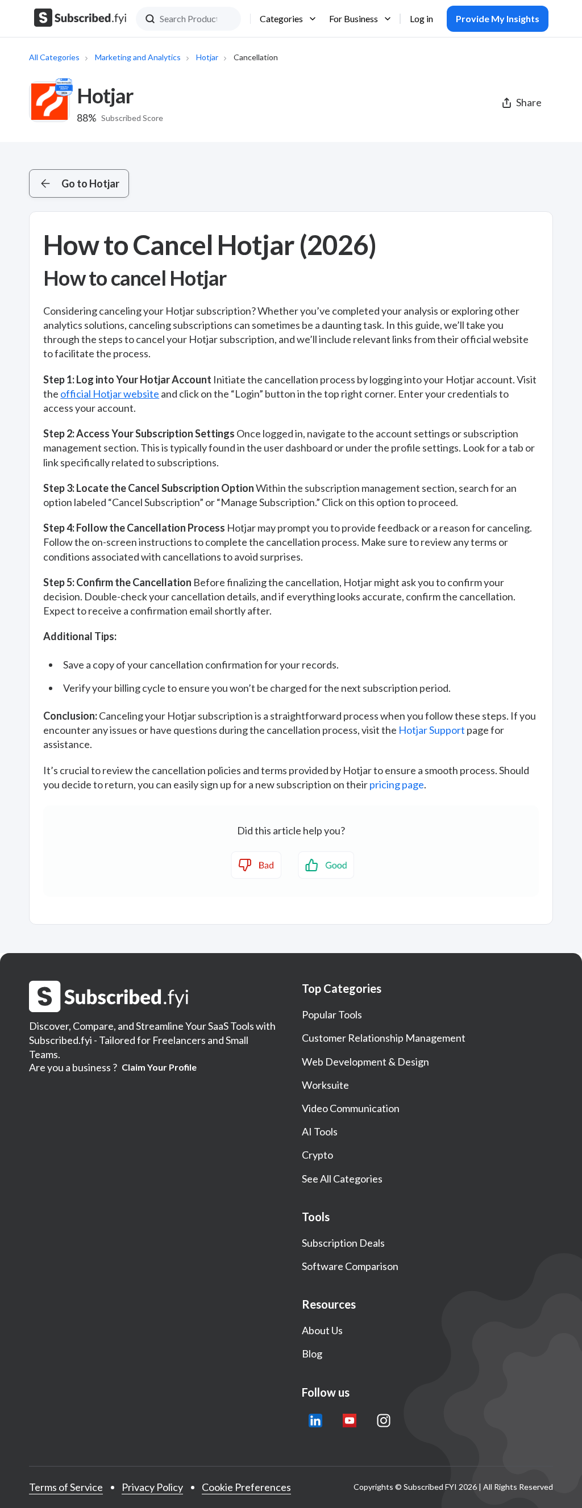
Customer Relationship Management (383, 1037)
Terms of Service (66, 1487)
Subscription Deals (343, 1243)
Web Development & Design (365, 1061)
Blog (312, 1353)
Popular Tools (332, 1014)
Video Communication (351, 1108)
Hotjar (207, 57)
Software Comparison (350, 1266)
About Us (322, 1330)
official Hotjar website (109, 393)
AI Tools (320, 1131)
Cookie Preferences (246, 1487)
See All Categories (342, 1178)
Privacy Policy (152, 1487)
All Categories (54, 57)
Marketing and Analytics (138, 57)
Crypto (317, 1154)
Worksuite (325, 1085)
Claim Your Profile (159, 1067)
